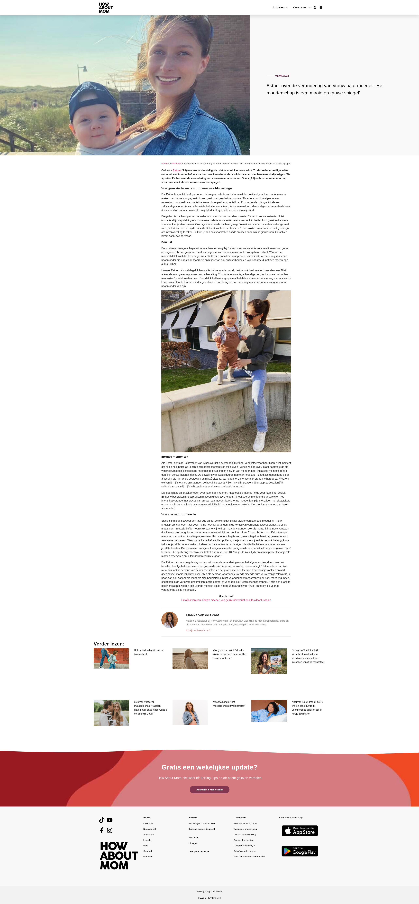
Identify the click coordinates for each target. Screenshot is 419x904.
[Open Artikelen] (286, 7)
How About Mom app (290, 817)
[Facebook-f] (101, 830)
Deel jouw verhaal (199, 851)
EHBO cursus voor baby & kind (249, 856)
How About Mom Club (245, 823)
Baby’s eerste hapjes (245, 851)
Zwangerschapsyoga (245, 829)
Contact (147, 851)
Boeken (193, 817)
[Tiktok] (101, 819)
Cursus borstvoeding (245, 834)
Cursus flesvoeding (244, 840)
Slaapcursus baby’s (244, 845)
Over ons (148, 823)
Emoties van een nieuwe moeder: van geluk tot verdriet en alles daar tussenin (226, 600)
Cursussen (240, 817)
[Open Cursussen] (309, 7)
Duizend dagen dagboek (202, 829)
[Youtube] (109, 819)
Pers (145, 845)
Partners (147, 856)
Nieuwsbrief (149, 829)
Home (164, 163)
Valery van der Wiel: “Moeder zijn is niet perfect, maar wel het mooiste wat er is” (229, 654)
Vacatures (149, 834)
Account (193, 837)
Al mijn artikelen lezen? (198, 630)
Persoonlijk (176, 163)
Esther (177, 170)
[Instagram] (109, 830)
